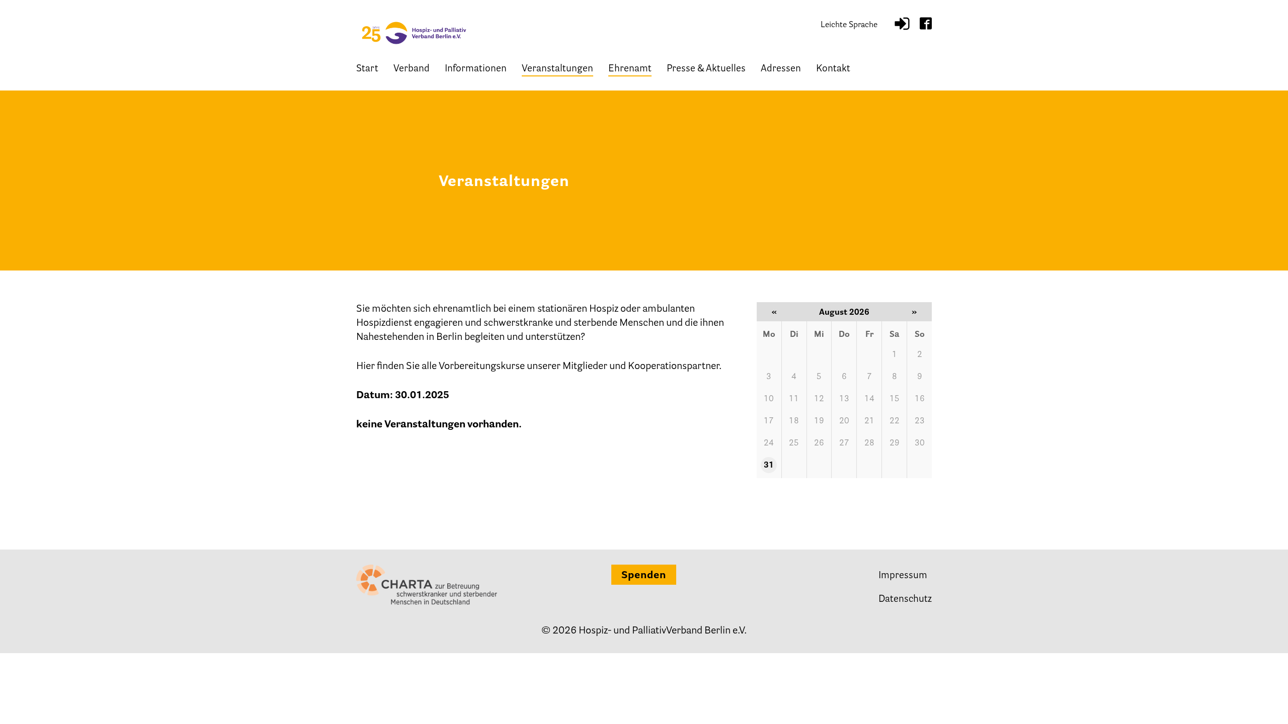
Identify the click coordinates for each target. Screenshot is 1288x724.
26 (819, 443)
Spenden (643, 576)
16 (920, 399)
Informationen (476, 69)
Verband (411, 69)
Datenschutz (905, 599)
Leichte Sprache (849, 25)
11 (794, 399)
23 (920, 421)
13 (844, 399)
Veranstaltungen (557, 69)
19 (819, 421)
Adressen (781, 69)
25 (794, 443)
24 (769, 443)
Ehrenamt (630, 69)
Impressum (902, 576)
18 (794, 421)
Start (367, 69)
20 (844, 421)
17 (769, 421)
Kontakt (833, 69)
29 (895, 443)
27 (844, 443)
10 (769, 399)
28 (869, 443)
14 (869, 399)
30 (920, 443)
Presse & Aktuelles (706, 69)
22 (895, 421)
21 (869, 421)
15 (895, 399)
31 (769, 466)
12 (819, 399)
